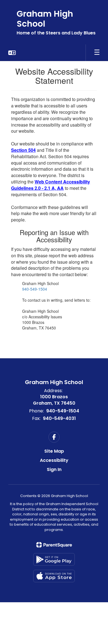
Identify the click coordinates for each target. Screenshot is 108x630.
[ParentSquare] (54, 545)
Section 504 (23, 150)
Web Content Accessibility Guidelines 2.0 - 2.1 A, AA (50, 184)
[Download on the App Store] (54, 576)
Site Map (54, 451)
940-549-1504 (34, 289)
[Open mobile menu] (97, 52)
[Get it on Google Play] (54, 559)
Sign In (54, 469)
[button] (12, 52)
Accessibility (54, 460)
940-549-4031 (59, 418)
